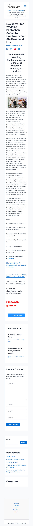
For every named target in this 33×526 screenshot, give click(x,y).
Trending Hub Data (12, 462)
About (16, 508)
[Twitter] (11, 49)
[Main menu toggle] (25, 6)
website (11, 258)
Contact (16, 505)
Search (8, 439)
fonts (20, 339)
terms (16, 512)
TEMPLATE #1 (10, 456)
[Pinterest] (15, 49)
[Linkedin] (19, 49)
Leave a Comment (13, 339)
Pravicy (16, 503)
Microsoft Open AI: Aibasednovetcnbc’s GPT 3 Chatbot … (16, 265)
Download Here (16, 315)
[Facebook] (7, 49)
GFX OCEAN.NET (13, 5)
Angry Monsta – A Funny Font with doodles (15, 350)
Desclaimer (16, 510)
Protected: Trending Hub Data (15, 459)
